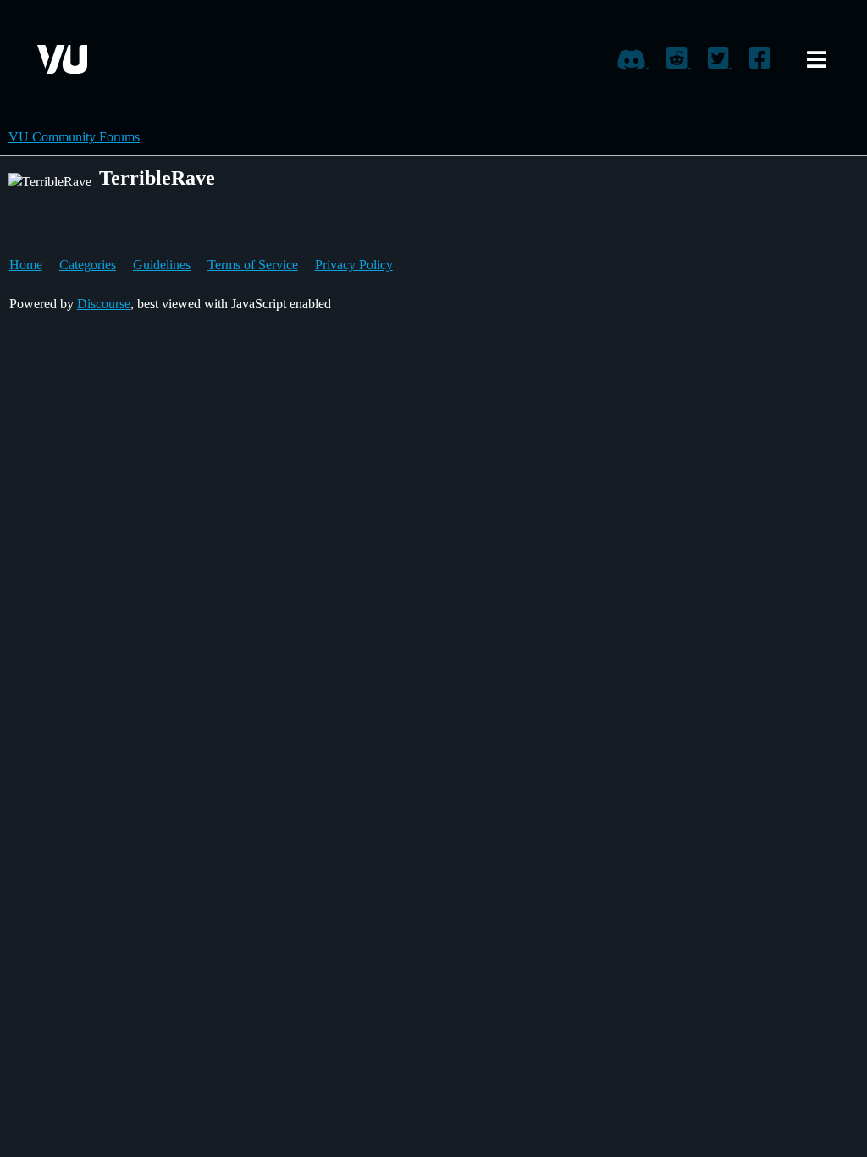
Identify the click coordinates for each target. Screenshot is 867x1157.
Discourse (103, 303)
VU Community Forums (74, 137)
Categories (87, 264)
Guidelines (162, 264)
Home (25, 264)
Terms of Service (252, 264)
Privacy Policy (354, 264)
